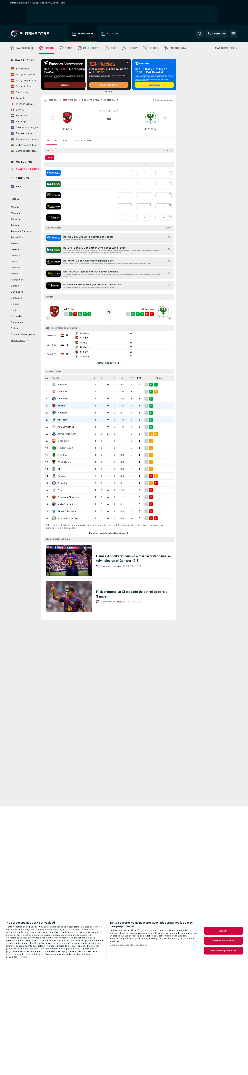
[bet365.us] (53, 184)
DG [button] (131, 378)
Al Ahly (67, 129)
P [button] (114, 378)
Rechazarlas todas (223, 940)
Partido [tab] (51, 140)
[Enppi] (54, 490)
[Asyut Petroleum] (54, 434)
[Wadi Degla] (54, 462)
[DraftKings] (53, 206)
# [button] (46, 378)
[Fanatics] (53, 217)
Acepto (223, 930)
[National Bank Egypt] (54, 518)
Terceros (23, 956)
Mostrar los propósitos (223, 950)
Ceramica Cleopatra (68, 497)
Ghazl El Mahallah (67, 511)
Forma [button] (158, 378)
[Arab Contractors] (54, 504)
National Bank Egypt (68, 518)
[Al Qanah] (54, 413)
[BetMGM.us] (53, 195)
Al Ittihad (62, 455)
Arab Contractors (67, 504)
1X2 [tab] (50, 157)
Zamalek (62, 391)
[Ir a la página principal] (33, 34)
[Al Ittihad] (54, 455)
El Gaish (62, 384)
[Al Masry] (54, 420)
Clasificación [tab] (82, 140)
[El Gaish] (54, 384)
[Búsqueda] (200, 34)
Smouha (62, 483)
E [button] (108, 378)
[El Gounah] (54, 441)
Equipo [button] (56, 378)
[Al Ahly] (54, 406)
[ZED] (54, 469)
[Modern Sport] (54, 448)
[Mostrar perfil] (67, 118)
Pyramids (62, 398)
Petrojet (61, 476)
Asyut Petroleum (66, 433)
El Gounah (63, 440)
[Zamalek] (54, 392)
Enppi (60, 490)
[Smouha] (54, 483)
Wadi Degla (64, 462)
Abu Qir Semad (65, 426)
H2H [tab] (65, 140)
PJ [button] (95, 378)
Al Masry (150, 129)
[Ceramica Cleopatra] (54, 497)
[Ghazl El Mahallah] (54, 511)
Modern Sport (65, 447)
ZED (60, 469)
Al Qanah (62, 412)
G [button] (102, 378)
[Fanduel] (53, 173)
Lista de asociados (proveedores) (128, 945)
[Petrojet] (54, 476)
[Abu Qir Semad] (54, 427)
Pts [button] (139, 378)
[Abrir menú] (233, 34)
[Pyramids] (54, 399)
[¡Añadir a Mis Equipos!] (52, 118)
